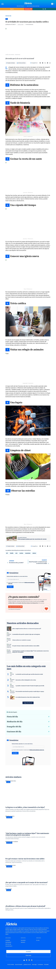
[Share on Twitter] (45, 62)
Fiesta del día (12, 717)
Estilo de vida (8, 15)
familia (11, 553)
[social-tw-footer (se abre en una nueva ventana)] (29, 960)
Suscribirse (28, 951)
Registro (12, 9)
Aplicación (23, 942)
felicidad (8, 890)
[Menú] (8, 4)
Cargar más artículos (28, 657)
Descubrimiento (8, 946)
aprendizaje (9, 842)
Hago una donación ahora (14, 606)
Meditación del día (14, 722)
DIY (7, 553)
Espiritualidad (8, 942)
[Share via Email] (47, 62)
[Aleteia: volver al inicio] (28, 3)
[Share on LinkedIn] (42, 62)
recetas (21, 553)
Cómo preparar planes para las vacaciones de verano (32, 539)
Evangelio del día (14, 727)
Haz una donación (18, 964)
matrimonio (9, 817)
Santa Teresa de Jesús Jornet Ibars (33, 6)
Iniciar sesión (28, 955)
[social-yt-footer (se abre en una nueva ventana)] (24, 960)
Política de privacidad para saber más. (37, 749)
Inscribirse (10, 586)
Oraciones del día (14, 732)
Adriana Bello (20, 24)
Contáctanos (40, 964)
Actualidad (7, 940)
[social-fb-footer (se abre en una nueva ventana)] (26, 960)
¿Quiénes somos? (27, 964)
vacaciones (27, 553)
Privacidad (46, 964)
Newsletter (23, 940)
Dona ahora (27, 9)
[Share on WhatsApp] (50, 62)
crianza (8, 782)
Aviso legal (34, 964)
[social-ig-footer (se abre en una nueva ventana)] (32, 960)
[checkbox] (7, 582)
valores (34, 553)
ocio (16, 553)
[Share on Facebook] (40, 62)
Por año (37, 940)
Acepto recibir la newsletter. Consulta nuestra (21, 583)
